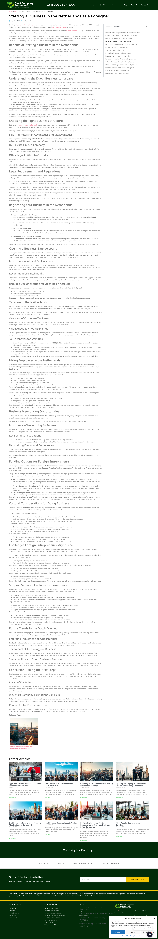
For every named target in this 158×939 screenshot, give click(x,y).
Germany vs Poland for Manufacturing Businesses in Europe (96, 785)
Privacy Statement (135, 936)
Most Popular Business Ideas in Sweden (129, 824)
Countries (103, 5)
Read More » (12, 797)
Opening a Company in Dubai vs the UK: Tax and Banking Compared (131, 785)
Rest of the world (81, 863)
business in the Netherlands (26, 25)
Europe (42, 863)
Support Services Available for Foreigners (119, 68)
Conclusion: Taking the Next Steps (117, 74)
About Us (134, 5)
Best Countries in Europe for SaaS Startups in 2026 (59, 785)
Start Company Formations (122, 911)
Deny (133, 932)
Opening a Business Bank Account (117, 47)
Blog (125, 5)
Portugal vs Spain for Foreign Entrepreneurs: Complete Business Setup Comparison (95, 825)
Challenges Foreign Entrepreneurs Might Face (121, 65)
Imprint (142, 936)
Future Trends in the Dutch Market (117, 71)
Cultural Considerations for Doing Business (120, 62)
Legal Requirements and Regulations (118, 41)
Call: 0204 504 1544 (61, 4)
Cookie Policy (125, 936)
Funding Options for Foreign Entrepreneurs (120, 59)
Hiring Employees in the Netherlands (118, 53)
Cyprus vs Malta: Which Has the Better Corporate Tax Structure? (25, 785)
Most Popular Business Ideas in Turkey (61, 823)
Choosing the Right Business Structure (118, 38)
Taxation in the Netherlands (115, 50)
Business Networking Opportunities (117, 56)
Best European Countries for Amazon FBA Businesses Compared (25, 824)
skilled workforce (72, 31)
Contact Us (144, 5)
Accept (117, 932)
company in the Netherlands (27, 125)
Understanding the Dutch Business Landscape (121, 35)
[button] (154, 918)
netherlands (27, 21)
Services (115, 5)
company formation (59, 27)
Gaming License (109, 863)
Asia (61, 63)
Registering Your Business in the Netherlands (121, 44)
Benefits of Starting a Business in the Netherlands (122, 33)
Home (94, 5)
